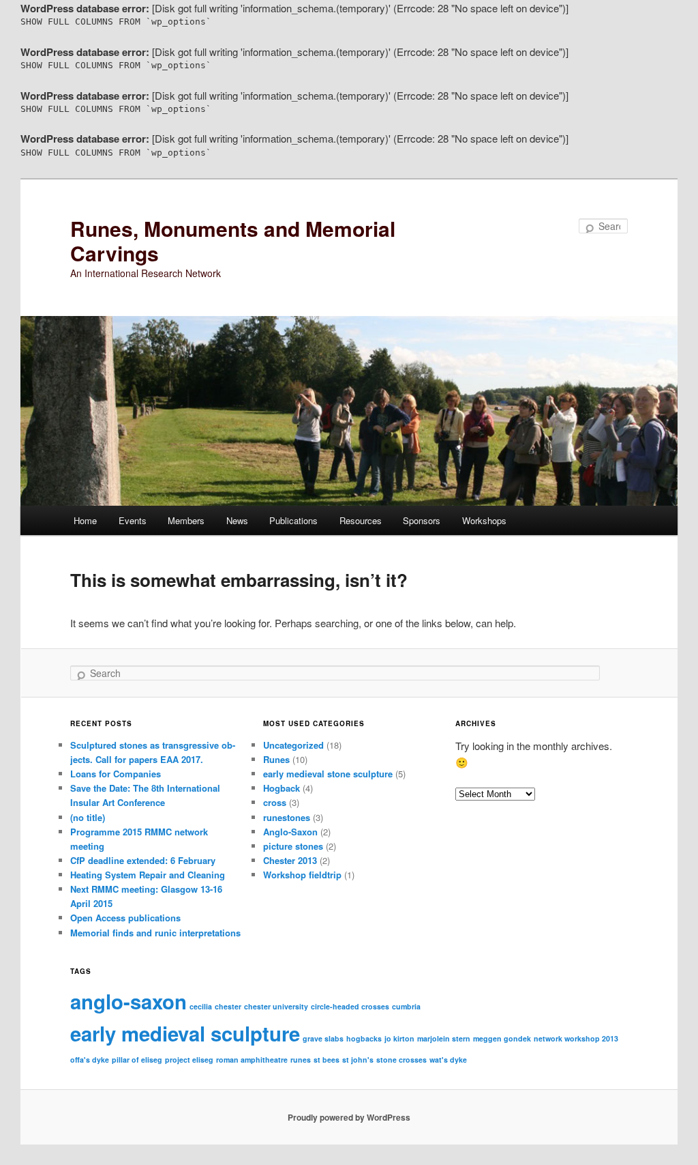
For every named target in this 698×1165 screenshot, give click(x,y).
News (237, 520)
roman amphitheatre (252, 1059)
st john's (358, 1059)
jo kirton (399, 1038)
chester (228, 1006)
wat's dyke (448, 1059)
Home (85, 520)
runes (300, 1059)
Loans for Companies (115, 773)
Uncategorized (293, 744)
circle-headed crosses (350, 1006)
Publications (293, 520)
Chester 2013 (290, 860)
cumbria (406, 1006)
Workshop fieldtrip (302, 874)
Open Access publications (125, 917)
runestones (286, 817)
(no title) (87, 817)
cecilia (200, 1006)
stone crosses (401, 1059)
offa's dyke (89, 1059)
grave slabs (323, 1038)
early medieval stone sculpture (328, 773)
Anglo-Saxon (290, 831)
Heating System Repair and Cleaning (147, 874)
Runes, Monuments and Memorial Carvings (232, 241)
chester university (276, 1006)
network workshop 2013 (576, 1038)
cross (274, 802)
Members (186, 520)
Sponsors (421, 520)
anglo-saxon (128, 1001)
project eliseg (189, 1059)
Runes (276, 759)
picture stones (293, 845)
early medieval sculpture (185, 1033)
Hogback (281, 787)
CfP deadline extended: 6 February (142, 860)
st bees (326, 1059)
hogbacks (364, 1038)
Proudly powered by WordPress (349, 1117)
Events (133, 520)
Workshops (484, 520)
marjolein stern (443, 1038)
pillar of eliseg (137, 1059)
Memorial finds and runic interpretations (155, 932)
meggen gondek (502, 1038)
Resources (360, 520)
